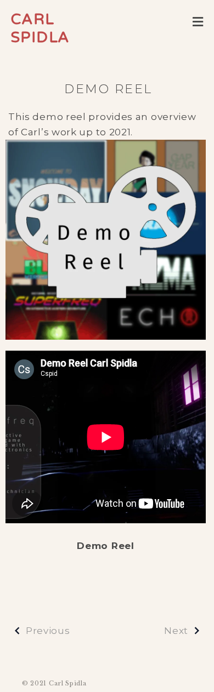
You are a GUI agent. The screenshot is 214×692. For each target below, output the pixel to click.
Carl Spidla (40, 28)
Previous (48, 630)
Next (176, 630)
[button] (198, 22)
